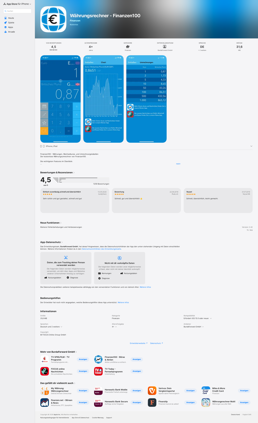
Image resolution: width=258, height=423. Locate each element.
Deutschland (235, 414)
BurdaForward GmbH (192, 327)
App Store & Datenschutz (80, 417)
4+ (113, 327)
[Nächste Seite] (255, 200)
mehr (178, 164)
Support (109, 417)
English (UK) (247, 414)
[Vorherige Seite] (38, 200)
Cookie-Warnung (97, 417)
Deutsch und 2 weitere (50, 327)
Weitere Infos (145, 287)
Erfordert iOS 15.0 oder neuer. (196, 318)
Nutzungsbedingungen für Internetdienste (54, 417)
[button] (17, 18)
